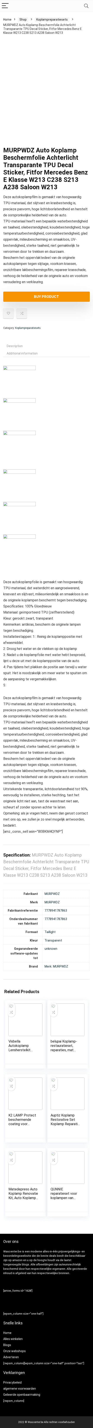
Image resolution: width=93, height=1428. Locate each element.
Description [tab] (15, 346)
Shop (23, 19)
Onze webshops (14, 1351)
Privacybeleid (12, 1382)
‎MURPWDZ (52, 894)
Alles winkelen (13, 1339)
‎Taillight (50, 932)
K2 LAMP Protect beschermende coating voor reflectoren (22, 1121)
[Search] (86, 6)
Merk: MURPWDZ (56, 966)
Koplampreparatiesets (52, 19)
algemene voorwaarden (19, 1388)
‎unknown (51, 949)
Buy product (46, 296)
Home (7, 19)
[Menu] (5, 6)
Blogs (7, 1345)
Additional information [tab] (22, 353)
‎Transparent (53, 940)
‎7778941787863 (56, 910)
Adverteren (11, 1357)
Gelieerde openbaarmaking (21, 1394)
